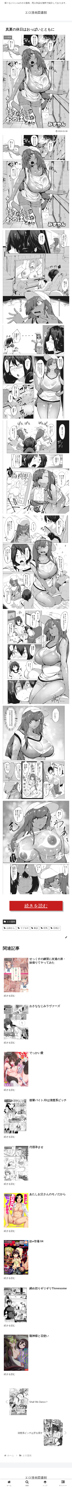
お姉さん (10, 928)
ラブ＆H (24, 928)
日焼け (56, 928)
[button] (65, 757)
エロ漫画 (11, 921)
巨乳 (46, 928)
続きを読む (36, 905)
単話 (36, 928)
